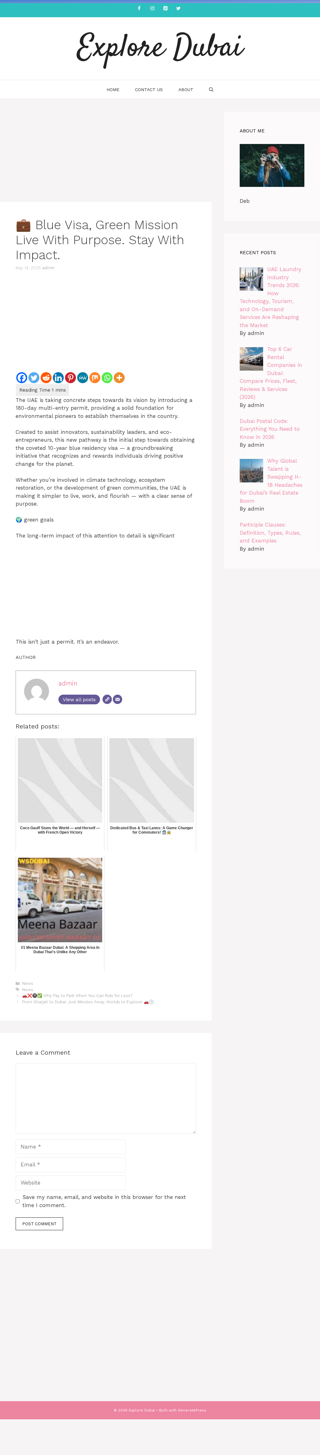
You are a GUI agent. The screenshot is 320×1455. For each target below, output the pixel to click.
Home (113, 89)
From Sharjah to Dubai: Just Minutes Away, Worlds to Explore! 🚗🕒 (88, 1002)
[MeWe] (82, 377)
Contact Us (149, 89)
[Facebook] (139, 8)
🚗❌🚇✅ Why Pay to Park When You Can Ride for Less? (77, 995)
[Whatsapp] (107, 377)
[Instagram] (152, 8)
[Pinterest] (165, 8)
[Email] (117, 699)
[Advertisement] (106, 155)
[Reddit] (46, 377)
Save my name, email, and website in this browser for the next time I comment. (104, 1201)
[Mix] (94, 377)
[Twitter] (178, 8)
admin (48, 267)
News (27, 983)
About (185, 89)
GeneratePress (192, 1410)
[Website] (107, 699)
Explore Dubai (160, 48)
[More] (119, 377)
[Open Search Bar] (211, 89)
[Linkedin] (58, 377)
